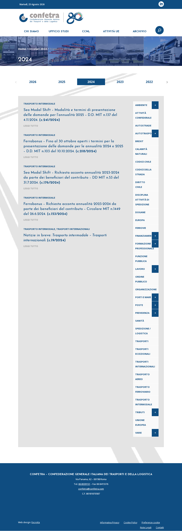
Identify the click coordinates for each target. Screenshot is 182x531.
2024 (91, 82)
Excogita (35, 522)
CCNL (86, 31)
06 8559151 (84, 484)
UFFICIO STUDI (59, 31)
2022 (149, 82)
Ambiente (141, 105)
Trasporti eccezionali (142, 351)
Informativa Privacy (109, 522)
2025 (61, 82)
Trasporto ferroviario (142, 389)
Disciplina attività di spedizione (142, 199)
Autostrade (143, 125)
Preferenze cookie (151, 522)
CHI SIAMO (31, 31)
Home (22, 49)
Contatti (160, 527)
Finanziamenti (144, 235)
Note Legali (145, 527)
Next (166, 82)
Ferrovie (140, 228)
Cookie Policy (130, 522)
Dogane (140, 212)
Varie (138, 432)
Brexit (139, 141)
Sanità (139, 320)
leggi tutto (30, 125)
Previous (15, 82)
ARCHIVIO (139, 31)
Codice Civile (143, 161)
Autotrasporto (146, 133)
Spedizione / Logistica (143, 331)
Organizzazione (146, 289)
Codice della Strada (143, 172)
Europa (140, 220)
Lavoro (140, 268)
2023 (120, 82)
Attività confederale (143, 115)
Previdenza (142, 312)
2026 (32, 82)
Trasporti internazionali (73, 229)
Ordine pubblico (141, 279)
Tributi (140, 412)
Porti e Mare (143, 297)
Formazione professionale (144, 246)
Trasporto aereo (142, 377)
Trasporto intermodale (39, 103)
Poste (139, 305)
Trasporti (141, 341)
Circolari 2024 (37, 49)
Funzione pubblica (141, 259)
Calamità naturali (141, 151)
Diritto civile (140, 185)
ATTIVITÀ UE (111, 31)
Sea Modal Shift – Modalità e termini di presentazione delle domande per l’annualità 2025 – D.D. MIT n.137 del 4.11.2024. (70, 115)
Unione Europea (140, 422)
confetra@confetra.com (91, 488)
